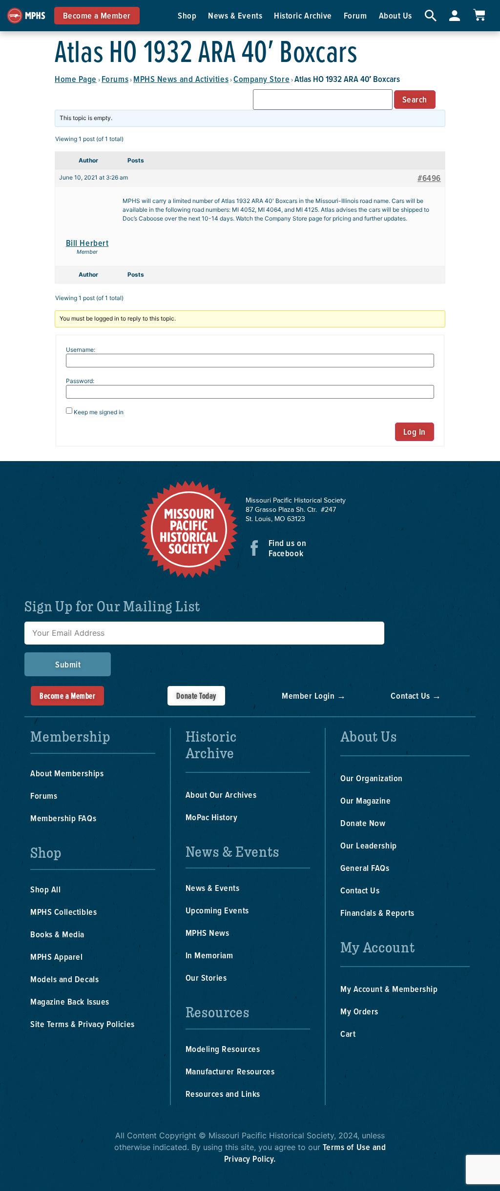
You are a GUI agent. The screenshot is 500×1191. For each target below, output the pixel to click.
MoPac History (212, 817)
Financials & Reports (377, 913)
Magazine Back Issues (69, 1001)
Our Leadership (368, 845)
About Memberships (67, 773)
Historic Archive (303, 15)
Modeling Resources (223, 1049)
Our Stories (206, 977)
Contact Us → (416, 695)
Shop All (45, 889)
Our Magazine (365, 800)
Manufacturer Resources (230, 1071)
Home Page (76, 79)
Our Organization (371, 778)
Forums (115, 79)
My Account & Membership (389, 989)
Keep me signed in (99, 412)
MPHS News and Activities (181, 79)
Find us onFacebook (287, 548)
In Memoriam (209, 955)
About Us (395, 15)
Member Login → (314, 695)
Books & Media (57, 934)
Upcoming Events (217, 910)
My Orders (359, 1011)
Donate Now (362, 823)
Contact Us (359, 890)
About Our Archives (221, 794)
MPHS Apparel (56, 956)
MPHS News (207, 933)
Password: (80, 381)
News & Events (235, 15)
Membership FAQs (63, 818)
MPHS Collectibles (63, 912)
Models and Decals (64, 979)
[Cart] (479, 15)
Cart (347, 1034)
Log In (414, 431)
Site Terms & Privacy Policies (82, 1024)
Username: (80, 350)
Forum (355, 15)
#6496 (429, 178)
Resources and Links (223, 1094)
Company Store (261, 79)
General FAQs (364, 868)
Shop (187, 15)
